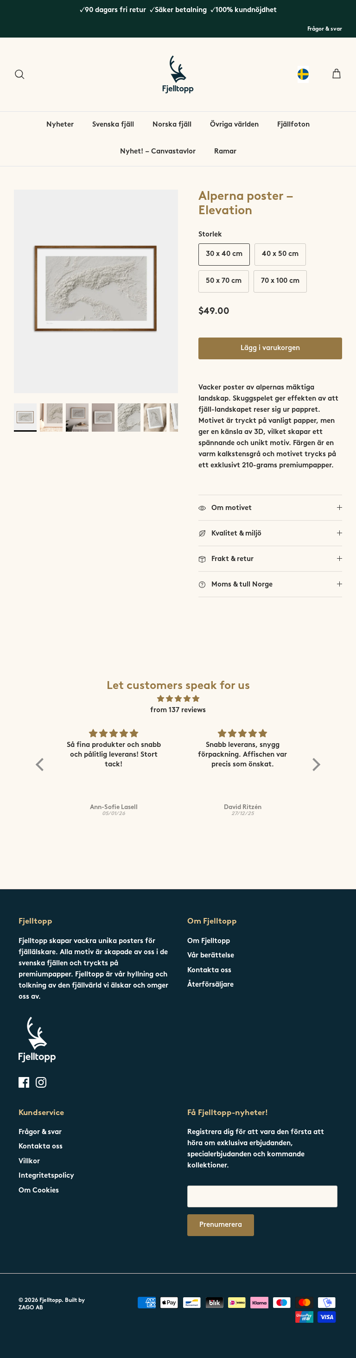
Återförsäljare (210, 985)
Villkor (29, 1161)
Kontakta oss (209, 970)
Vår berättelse (210, 955)
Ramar (225, 151)
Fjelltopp (50, 1300)
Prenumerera (220, 1225)
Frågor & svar (324, 29)
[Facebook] (24, 1082)
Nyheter (60, 124)
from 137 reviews (178, 710)
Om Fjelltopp (208, 941)
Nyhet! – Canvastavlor (158, 151)
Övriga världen (234, 124)
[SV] (303, 74)
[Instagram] (41, 1082)
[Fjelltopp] (178, 74)
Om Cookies (39, 1190)
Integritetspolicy (46, 1176)
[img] (178, 699)
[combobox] (303, 74)
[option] (96, 291)
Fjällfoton (293, 124)
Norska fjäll (172, 124)
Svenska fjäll (113, 124)
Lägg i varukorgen (270, 348)
